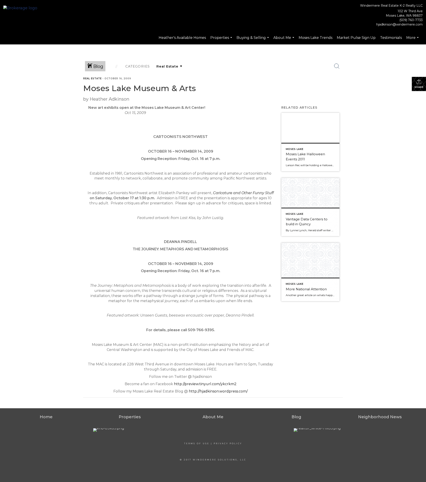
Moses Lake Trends (315, 38)
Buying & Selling (253, 40)
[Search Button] (337, 66)
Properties (221, 40)
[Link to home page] (21, 8)
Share (419, 87)
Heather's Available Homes (182, 38)
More (413, 40)
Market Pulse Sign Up (356, 38)
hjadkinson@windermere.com (399, 24)
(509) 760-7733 (411, 20)
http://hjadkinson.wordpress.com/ (218, 391)
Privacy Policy (228, 443)
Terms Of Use (196, 443)
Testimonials (391, 38)
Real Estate (92, 78)
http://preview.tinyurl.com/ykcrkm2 (205, 384)
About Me (284, 40)
